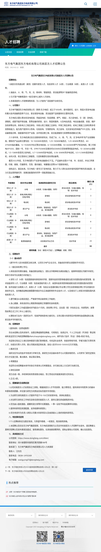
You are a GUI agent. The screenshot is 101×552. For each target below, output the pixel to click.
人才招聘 (82, 46)
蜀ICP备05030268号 (68, 527)
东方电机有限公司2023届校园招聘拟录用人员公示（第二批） (35, 467)
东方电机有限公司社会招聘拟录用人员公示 (28, 471)
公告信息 (89, 46)
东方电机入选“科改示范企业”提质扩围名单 (21, 496)
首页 (76, 46)
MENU (95, 4)
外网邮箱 (65, 522)
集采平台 (55, 522)
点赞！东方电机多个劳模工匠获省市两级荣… (22, 492)
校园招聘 (20, 52)
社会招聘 (31, 52)
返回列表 (89, 470)
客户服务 (45, 522)
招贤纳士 (35, 522)
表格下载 (43, 52)
